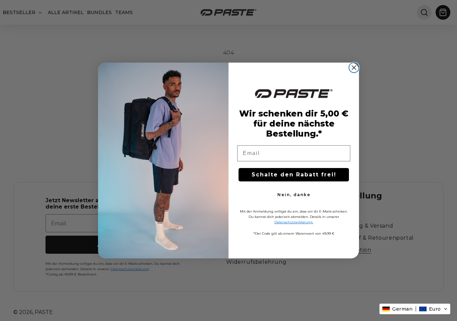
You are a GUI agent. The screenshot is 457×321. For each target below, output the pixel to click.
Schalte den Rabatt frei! (294, 174)
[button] (414, 309)
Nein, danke (293, 194)
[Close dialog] (354, 68)
